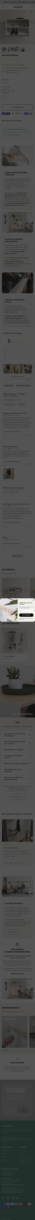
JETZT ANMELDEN (26, 615)
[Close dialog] (33, 600)
